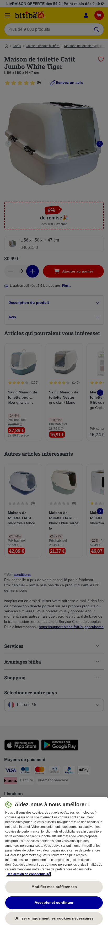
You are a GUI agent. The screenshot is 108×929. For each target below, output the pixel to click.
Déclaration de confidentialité (28, 874)
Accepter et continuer (54, 902)
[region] (54, 863)
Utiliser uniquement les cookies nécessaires (54, 918)
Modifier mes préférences (54, 887)
